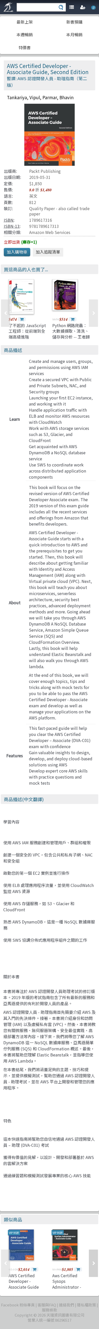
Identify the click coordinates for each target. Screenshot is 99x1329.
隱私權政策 (86, 1304)
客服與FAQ (47, 1304)
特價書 (25, 47)
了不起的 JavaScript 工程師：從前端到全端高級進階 (27, 331)
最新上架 (24, 22)
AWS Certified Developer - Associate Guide (24, 1281)
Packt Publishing (45, 171)
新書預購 (74, 22)
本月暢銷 (74, 34)
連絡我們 (66, 1304)
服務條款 (49, 1310)
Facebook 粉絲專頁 (18, 1304)
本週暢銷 (24, 34)
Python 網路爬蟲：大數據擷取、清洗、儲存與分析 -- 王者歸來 (71, 333)
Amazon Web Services (49, 232)
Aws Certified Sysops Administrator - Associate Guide (67, 1284)
